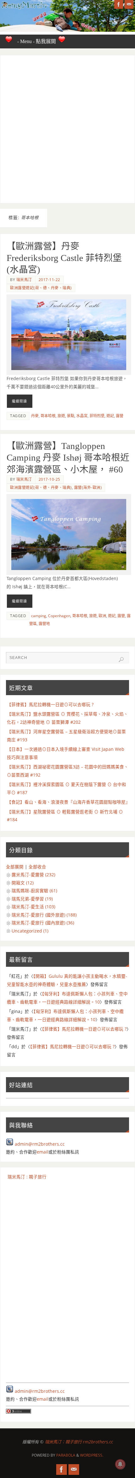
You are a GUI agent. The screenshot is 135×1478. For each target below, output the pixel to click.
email (42, 1152)
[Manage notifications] (120, 1464)
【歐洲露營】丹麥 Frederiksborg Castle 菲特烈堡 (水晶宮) (64, 258)
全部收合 (37, 867)
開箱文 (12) (23, 883)
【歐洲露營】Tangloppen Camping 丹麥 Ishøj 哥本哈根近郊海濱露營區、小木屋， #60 (68, 457)
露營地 (44, 623)
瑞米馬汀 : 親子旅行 (27, 1177)
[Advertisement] (67, 129)
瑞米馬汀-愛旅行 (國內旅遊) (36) (43, 923)
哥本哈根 (48, 415)
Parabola (65, 1455)
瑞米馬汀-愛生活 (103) (33, 907)
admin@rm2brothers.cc (40, 1144)
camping (38, 615)
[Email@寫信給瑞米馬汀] (129, 4)
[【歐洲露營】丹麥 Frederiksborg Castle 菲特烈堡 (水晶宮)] (69, 335)
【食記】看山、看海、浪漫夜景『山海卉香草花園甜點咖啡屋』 (68, 802)
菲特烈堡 (97, 415)
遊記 (110, 415)
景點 (70, 415)
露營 (119, 415)
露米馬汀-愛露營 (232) (33, 874)
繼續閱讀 (19, 401)
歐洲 (102, 615)
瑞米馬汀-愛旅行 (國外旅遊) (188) (44, 915)
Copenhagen (59, 615)
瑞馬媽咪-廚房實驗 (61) (34, 891)
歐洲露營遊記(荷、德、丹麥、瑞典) (41, 288)
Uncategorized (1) (30, 931)
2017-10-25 (49, 479)
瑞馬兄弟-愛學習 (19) (32, 899)
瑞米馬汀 (24, 279)
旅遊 (61, 415)
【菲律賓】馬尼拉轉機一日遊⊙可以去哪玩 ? (50, 704)
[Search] (121, 659)
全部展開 (15, 867)
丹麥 (35, 415)
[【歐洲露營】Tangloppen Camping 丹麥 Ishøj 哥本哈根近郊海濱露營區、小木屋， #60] (69, 534)
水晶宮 (82, 415)
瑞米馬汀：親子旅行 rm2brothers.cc (79, 1442)
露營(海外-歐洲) (88, 487)
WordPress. (91, 1455)
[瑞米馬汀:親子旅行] (118, 4)
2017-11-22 (49, 279)
